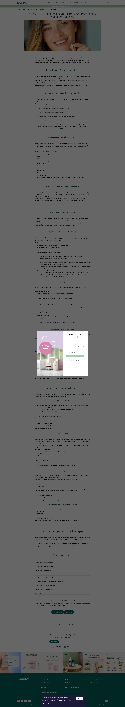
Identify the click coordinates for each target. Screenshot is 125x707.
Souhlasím (79, 698)
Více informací (67, 700)
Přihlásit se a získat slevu (75, 356)
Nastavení (46, 704)
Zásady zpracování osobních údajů (75, 362)
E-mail (67, 350)
